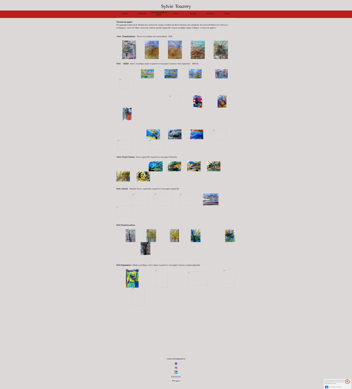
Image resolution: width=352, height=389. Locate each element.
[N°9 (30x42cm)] (221, 74)
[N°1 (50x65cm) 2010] (120, 199)
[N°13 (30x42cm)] (195, 74)
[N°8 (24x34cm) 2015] (194, 166)
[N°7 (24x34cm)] (123, 176)
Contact (227, 14)
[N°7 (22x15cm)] (127, 114)
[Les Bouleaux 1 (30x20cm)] (151, 235)
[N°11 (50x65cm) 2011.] (163, 199)
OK (326, 387)
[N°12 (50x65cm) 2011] (140, 199)
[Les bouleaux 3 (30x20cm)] (174, 235)
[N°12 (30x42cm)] (171, 74)
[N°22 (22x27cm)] (220, 134)
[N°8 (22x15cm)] (197, 101)
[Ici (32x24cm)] (230, 235)
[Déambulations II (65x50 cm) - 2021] (152, 50)
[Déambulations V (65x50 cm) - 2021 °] (198, 50)
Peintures (142, 14)
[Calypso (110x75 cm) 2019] (132, 278)
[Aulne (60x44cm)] (145, 248)
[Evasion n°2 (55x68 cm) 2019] (197, 278)
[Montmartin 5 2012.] (187, 199)
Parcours (210, 14)
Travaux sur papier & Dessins (159, 14)
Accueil (125, 14)
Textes (176, 14)
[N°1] (175, 134)
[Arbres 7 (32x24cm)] (195, 235)
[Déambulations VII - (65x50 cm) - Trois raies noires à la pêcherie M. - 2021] (221, 50)
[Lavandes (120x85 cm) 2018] (161, 278)
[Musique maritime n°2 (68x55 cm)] (138, 297)
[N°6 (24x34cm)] (214, 166)
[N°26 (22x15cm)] (174, 101)
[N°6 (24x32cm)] (138, 134)
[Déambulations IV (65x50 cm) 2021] (175, 50)
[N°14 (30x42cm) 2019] (135, 74)
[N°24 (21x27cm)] (137, 101)
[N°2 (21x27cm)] (196, 134)
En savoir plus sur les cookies (335, 386)
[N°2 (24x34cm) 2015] (139, 166)
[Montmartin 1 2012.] (124, 212)
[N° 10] (126, 83)
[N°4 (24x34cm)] (143, 176)
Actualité (193, 14)
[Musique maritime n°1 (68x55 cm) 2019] (229, 278)
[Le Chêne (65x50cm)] (130, 235)
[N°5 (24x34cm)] (174, 166)
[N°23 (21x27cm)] (125, 144)
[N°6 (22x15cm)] (222, 101)
